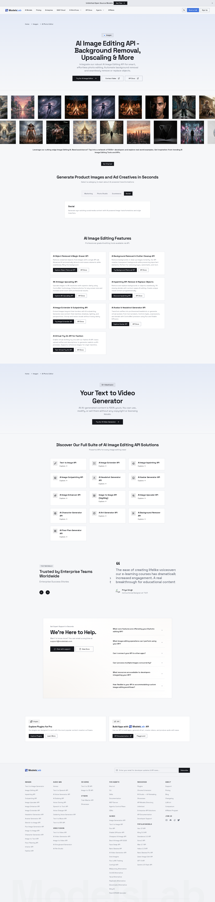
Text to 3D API (86, 786)
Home (27, 24)
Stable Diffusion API (116, 832)
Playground (141, 736)
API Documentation (121, 736)
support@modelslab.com (61, 641)
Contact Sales (110, 78)
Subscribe (184, 770)
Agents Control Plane (117, 806)
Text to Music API (60, 819)
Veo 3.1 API (141, 828)
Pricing (38, 10)
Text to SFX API (59, 823)
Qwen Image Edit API (145, 857)
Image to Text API (32, 839)
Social (128, 194)
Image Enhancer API (32, 806)
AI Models (28, 10)
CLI (110, 790)
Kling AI (112, 889)
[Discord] (170, 820)
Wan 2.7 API (141, 845)
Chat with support (63, 649)
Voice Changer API (60, 810)
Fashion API (29, 851)
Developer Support (144, 819)
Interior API (29, 847)
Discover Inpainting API (122, 296)
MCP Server (113, 802)
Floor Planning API (31, 843)
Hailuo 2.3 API (142, 849)
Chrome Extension (144, 790)
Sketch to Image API (32, 823)
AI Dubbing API (58, 798)
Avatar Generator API (33, 819)
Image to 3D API (87, 790)
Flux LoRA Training (116, 861)
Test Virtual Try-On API (63, 350)
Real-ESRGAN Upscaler (117, 893)
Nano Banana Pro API (145, 853)
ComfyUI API (113, 865)
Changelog (169, 798)
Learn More (51, 736)
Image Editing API (31, 790)
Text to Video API (60, 832)
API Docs (89, 10)
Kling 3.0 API (141, 832)
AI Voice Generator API (61, 794)
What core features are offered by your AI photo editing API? (133, 630)
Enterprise (49, 10)
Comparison (169, 806)
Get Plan (119, 3)
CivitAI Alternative (116, 873)
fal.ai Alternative (115, 877)
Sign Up (205, 10)
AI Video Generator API (61, 836)
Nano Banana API (115, 849)
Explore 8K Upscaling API (64, 296)
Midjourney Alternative (118, 869)
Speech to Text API (60, 806)
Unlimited (140, 806)
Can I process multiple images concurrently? (132, 663)
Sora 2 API (141, 840)
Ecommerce (116, 194)
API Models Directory (145, 802)
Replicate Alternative (117, 881)
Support (168, 786)
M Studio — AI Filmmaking (146, 794)
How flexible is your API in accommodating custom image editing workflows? (134, 685)
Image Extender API (32, 810)
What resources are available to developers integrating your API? (131, 673)
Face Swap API (114, 845)
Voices (55, 786)
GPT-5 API (141, 861)
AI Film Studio (58, 849)
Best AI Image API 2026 (118, 840)
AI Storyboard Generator (62, 845)
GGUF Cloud (61, 10)
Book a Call (193, 10)
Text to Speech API (60, 790)
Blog (167, 794)
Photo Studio (102, 194)
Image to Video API (60, 840)
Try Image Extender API (63, 321)
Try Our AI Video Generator (106, 422)
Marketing (88, 194)
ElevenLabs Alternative (118, 885)
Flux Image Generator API (34, 827)
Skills (111, 794)
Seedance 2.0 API (144, 836)
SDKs (111, 810)
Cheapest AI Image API (117, 836)
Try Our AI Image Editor (84, 78)
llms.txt (112, 786)
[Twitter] (178, 820)
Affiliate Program (171, 810)
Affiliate (111, 10)
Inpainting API (30, 794)
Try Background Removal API (124, 270)
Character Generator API (34, 835)
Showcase (85, 804)
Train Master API (87, 800)
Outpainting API (31, 798)
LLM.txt (168, 802)
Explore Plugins (36, 736)
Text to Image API (116, 824)
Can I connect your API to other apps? (129, 653)
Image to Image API (32, 831)
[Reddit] (174, 820)
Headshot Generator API (34, 815)
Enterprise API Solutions (146, 810)
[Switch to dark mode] (184, 10)
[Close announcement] (212, 3)
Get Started (107, 164)
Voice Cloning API (59, 802)
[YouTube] (166, 820)
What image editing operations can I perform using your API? (134, 642)
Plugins (140, 786)
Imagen (35, 24)
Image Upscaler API (32, 802)
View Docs (86, 649)
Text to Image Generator (34, 786)
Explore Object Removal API (65, 270)
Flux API (112, 828)
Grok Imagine (114, 857)
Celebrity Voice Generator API (64, 815)
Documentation (115, 798)
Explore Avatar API (120, 324)
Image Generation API (117, 820)
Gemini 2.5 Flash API (144, 865)
